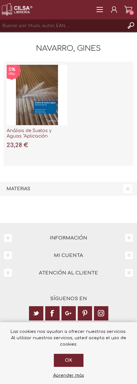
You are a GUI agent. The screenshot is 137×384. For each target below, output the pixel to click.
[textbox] (62, 25)
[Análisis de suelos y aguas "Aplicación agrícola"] (37, 95)
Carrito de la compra (128, 10)
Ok (68, 360)
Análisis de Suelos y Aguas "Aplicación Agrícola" (29, 136)
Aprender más (68, 375)
